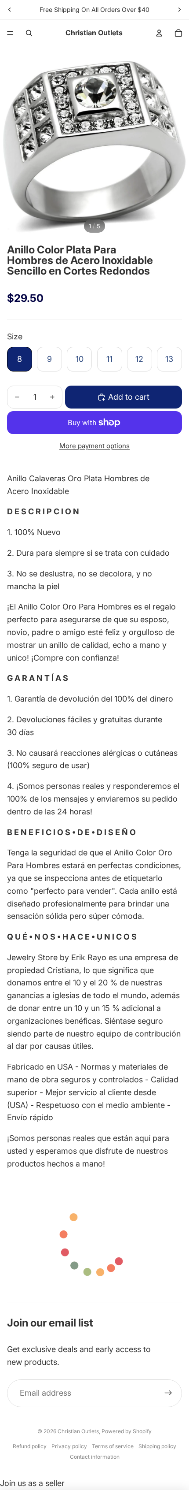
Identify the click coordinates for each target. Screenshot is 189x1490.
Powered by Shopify (127, 1431)
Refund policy (30, 1446)
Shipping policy (157, 1446)
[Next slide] (179, 9)
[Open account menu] (159, 33)
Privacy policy (69, 1446)
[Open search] (29, 33)
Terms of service (113, 1446)
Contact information (95, 1456)
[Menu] (10, 33)
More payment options (94, 446)
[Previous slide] (9, 9)
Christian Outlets (78, 1431)
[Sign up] (168, 1393)
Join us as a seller (32, 1483)
